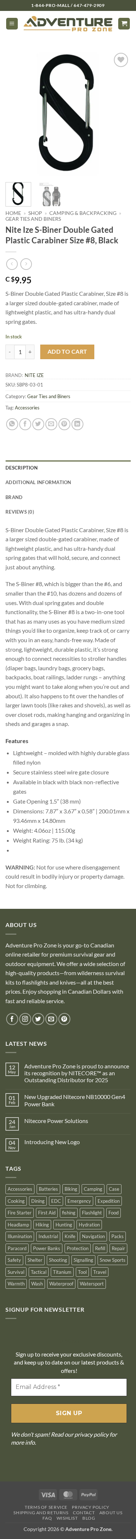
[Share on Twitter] (38, 424)
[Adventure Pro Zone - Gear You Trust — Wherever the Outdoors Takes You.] (68, 23)
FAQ (47, 1518)
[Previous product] (26, 264)
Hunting (63, 1225)
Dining (38, 1201)
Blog (88, 1518)
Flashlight (92, 1213)
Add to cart (67, 351)
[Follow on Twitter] (38, 1019)
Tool (82, 1272)
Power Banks (46, 1248)
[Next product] (11, 264)
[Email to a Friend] (51, 424)
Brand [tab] (13, 497)
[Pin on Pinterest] (64, 424)
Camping (93, 1189)
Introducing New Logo (52, 1141)
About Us (111, 1512)
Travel (99, 1272)
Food (113, 1213)
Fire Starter (20, 1213)
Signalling (83, 1260)
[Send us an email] (51, 1019)
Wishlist (67, 1518)
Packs (117, 1236)
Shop (35, 213)
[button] (12, 24)
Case (114, 1189)
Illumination (20, 1236)
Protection (77, 1248)
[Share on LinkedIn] (77, 424)
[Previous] (17, 113)
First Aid (46, 1213)
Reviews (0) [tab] (19, 512)
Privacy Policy (91, 1507)
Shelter (35, 1260)
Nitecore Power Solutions (56, 1120)
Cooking (16, 1201)
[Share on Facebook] (25, 424)
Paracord (17, 1248)
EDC (56, 1201)
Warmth (16, 1284)
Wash (37, 1284)
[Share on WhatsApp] (12, 424)
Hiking (42, 1225)
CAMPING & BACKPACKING (82, 213)
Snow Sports (112, 1260)
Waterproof (61, 1284)
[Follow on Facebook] (12, 1019)
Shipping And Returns (40, 1512)
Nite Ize (34, 375)
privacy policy (91, 1434)
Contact (84, 1512)
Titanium (62, 1272)
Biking (71, 1189)
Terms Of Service (46, 1507)
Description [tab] (21, 468)
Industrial (48, 1236)
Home (13, 213)
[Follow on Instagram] (25, 1019)
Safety (14, 1260)
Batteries (48, 1189)
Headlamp (18, 1225)
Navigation (93, 1236)
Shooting (58, 1260)
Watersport (92, 1284)
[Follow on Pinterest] (64, 1019)
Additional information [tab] (38, 482)
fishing (68, 1213)
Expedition (109, 1201)
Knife (70, 1236)
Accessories (27, 408)
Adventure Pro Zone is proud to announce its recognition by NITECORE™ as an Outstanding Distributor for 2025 (76, 1073)
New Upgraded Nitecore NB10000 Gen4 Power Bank (74, 1100)
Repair (118, 1248)
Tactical (38, 1272)
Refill (100, 1248)
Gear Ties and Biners (33, 219)
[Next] (118, 113)
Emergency (79, 1201)
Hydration (89, 1225)
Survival (16, 1272)
